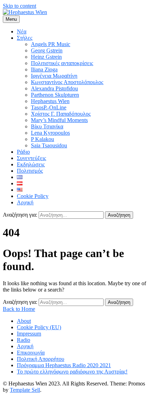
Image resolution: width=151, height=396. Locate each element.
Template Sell (25, 390)
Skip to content (19, 6)
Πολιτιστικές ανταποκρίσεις (62, 63)
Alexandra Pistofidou (54, 88)
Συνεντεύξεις (31, 158)
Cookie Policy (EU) (39, 327)
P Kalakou (42, 139)
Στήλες (24, 38)
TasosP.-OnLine (48, 107)
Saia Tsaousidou (49, 145)
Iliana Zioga (44, 69)
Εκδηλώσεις (31, 164)
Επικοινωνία (31, 353)
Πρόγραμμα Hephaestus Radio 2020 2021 (64, 365)
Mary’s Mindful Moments (59, 120)
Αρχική (25, 202)
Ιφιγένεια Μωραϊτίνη (54, 76)
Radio (23, 340)
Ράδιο (23, 152)
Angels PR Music (50, 44)
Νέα (21, 31)
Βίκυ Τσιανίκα (47, 126)
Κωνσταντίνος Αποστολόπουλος (67, 82)
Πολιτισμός (30, 171)
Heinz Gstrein (46, 57)
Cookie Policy (32, 196)
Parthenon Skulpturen (55, 95)
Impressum (29, 334)
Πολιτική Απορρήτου (40, 359)
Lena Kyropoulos (50, 133)
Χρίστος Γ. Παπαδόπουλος (61, 114)
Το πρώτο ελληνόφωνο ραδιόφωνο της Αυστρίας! (72, 372)
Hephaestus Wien (50, 101)
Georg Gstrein (47, 50)
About (24, 321)
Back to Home (19, 309)
